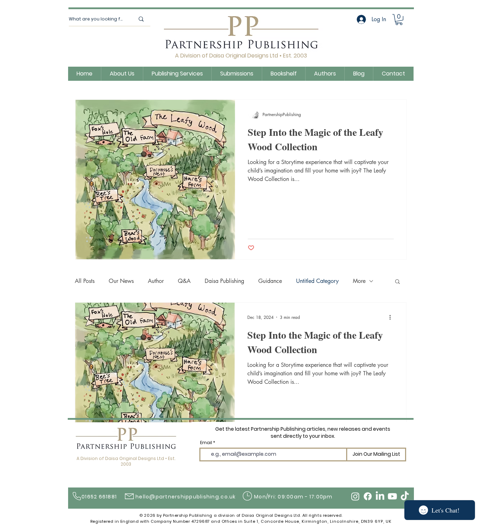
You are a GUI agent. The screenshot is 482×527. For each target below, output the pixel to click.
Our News (121, 281)
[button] (397, 282)
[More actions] (392, 317)
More (359, 281)
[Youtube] (392, 496)
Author (156, 281)
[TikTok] (404, 496)
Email (206, 443)
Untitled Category (317, 281)
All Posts (85, 281)
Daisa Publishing (224, 281)
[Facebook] (367, 496)
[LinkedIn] (380, 496)
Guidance (270, 281)
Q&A (184, 281)
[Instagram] (355, 496)
